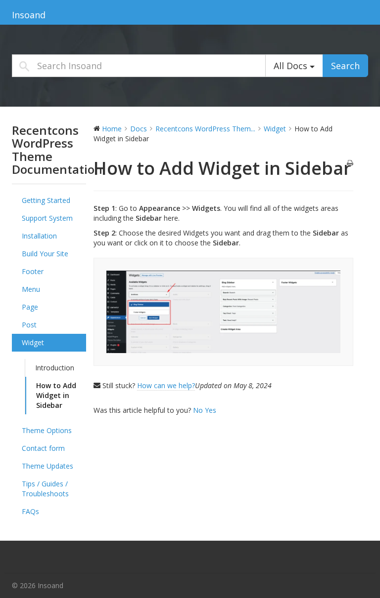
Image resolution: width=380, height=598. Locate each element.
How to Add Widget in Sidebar (56, 395)
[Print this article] (350, 163)
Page (30, 307)
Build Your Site (45, 253)
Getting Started (46, 200)
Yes (210, 410)
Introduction (54, 367)
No (199, 410)
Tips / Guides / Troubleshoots (45, 488)
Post (29, 324)
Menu (31, 289)
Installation (39, 235)
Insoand (29, 15)
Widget (33, 342)
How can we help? (166, 385)
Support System (47, 218)
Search (345, 66)
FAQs (30, 511)
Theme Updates (47, 466)
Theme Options (47, 430)
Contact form (43, 448)
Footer (33, 271)
